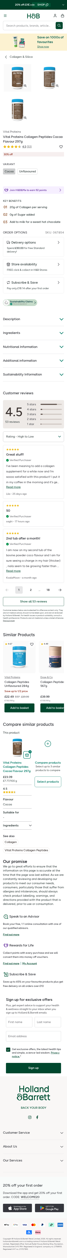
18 (48, 590)
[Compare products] (48, 744)
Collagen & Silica (21, 57)
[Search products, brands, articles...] (60, 25)
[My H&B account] (55, 15)
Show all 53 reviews (33, 601)
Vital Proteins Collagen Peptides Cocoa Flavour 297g (17, 767)
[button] (33, 302)
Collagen (11, 842)
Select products (48, 781)
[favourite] (32, 644)
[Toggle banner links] (63, 4)
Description (11, 319)
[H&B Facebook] (37, 1117)
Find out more (9, 620)
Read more (13, 487)
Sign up (33, 1068)
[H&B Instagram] (30, 1117)
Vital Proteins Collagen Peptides (26, 850)
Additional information (20, 361)
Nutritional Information (20, 347)
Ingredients (11, 333)
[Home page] (33, 15)
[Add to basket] (27, 754)
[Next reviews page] (60, 590)
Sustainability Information (22, 374)
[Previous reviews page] (7, 590)
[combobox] (29, 25)
